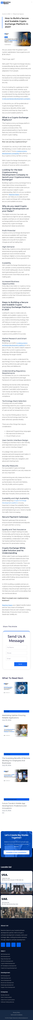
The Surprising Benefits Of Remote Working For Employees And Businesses (16, 760)
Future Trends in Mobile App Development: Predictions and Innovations (14, 806)
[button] (31, 2)
